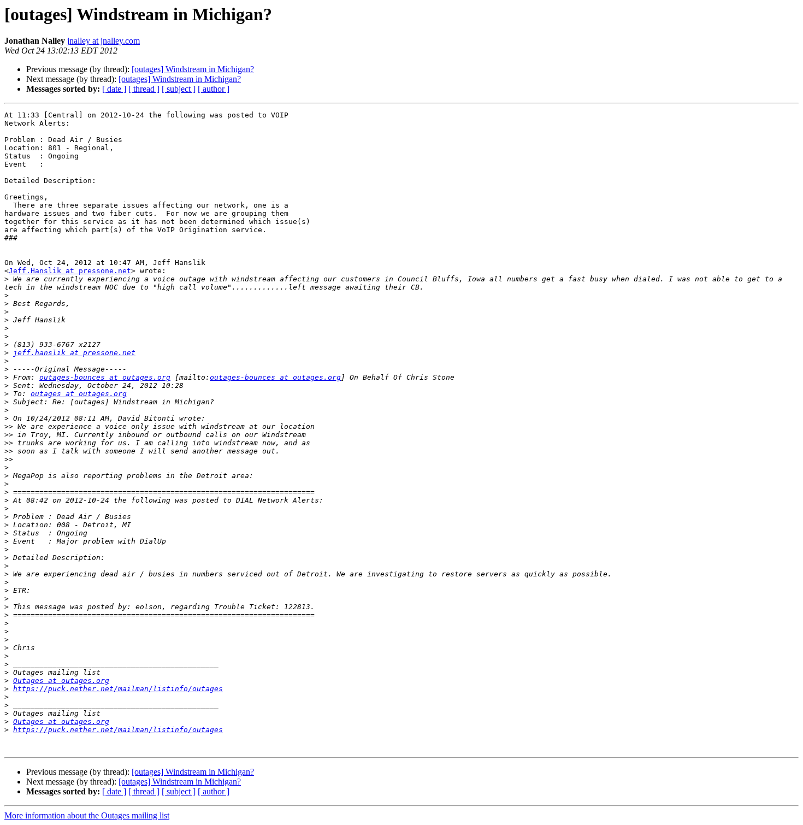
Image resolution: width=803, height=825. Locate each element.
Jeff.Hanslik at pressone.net (70, 271)
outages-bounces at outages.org (104, 377)
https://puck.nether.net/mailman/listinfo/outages (118, 689)
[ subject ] (179, 88)
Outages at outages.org (61, 680)
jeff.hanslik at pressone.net (74, 353)
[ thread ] (144, 88)
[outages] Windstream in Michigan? (193, 69)
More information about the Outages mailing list (86, 815)
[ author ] (213, 88)
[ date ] (114, 88)
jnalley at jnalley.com (103, 40)
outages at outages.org (79, 394)
